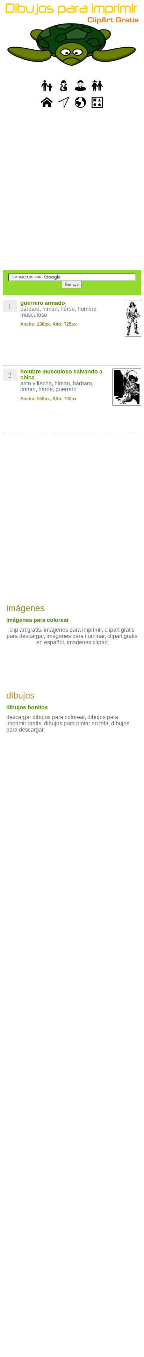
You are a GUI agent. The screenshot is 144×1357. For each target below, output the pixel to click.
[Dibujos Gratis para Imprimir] (47, 108)
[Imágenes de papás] (80, 91)
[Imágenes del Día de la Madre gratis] (63, 91)
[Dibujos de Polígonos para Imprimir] (97, 108)
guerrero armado (42, 303)
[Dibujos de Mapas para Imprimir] (80, 108)
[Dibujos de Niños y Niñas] (97, 91)
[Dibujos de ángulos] (63, 108)
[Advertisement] (72, 190)
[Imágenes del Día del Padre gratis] (47, 91)
